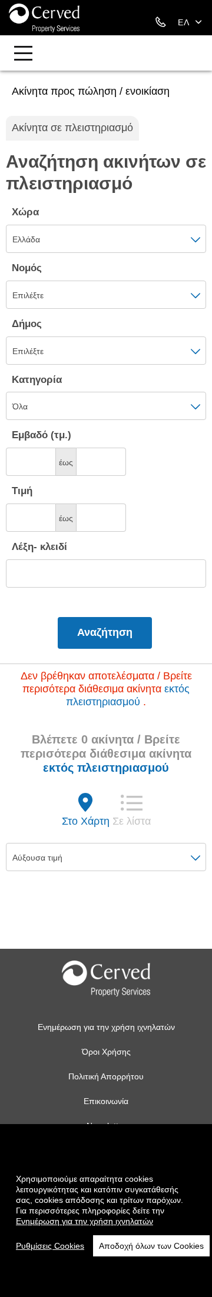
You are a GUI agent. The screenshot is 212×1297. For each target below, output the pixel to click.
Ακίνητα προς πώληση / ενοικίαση (91, 91)
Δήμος (27, 323)
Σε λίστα (131, 821)
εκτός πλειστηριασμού (106, 767)
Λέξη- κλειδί (39, 546)
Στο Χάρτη (86, 821)
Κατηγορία (37, 379)
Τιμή (22, 490)
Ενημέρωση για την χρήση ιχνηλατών (106, 1027)
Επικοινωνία (106, 1101)
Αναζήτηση (104, 632)
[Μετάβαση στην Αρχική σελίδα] (44, 18)
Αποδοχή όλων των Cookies (151, 1246)
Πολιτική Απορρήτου (106, 1076)
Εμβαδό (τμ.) (41, 435)
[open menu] (23, 54)
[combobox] (106, 239)
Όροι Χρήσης (106, 1051)
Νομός (27, 268)
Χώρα (25, 212)
